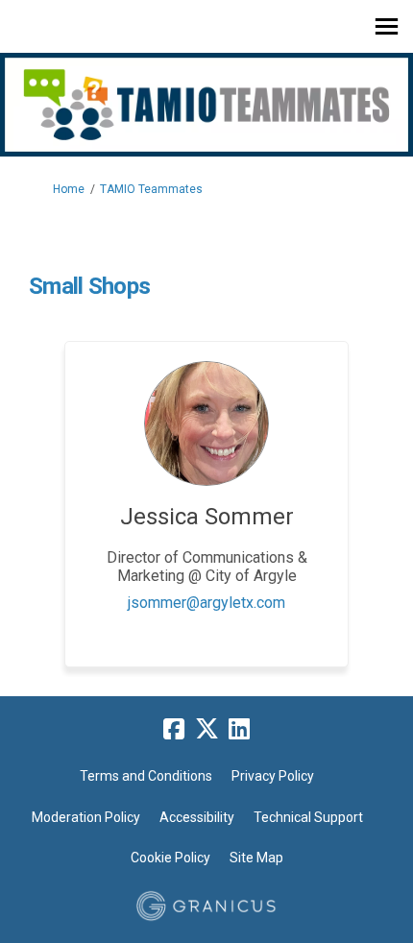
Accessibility (196, 817)
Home (69, 189)
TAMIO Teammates (151, 189)
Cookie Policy (170, 857)
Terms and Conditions (146, 776)
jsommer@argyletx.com (206, 602)
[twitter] (206, 729)
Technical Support (308, 817)
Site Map (256, 857)
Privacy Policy (272, 776)
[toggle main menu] (386, 26)
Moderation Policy (86, 817)
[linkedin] (239, 729)
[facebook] (173, 729)
